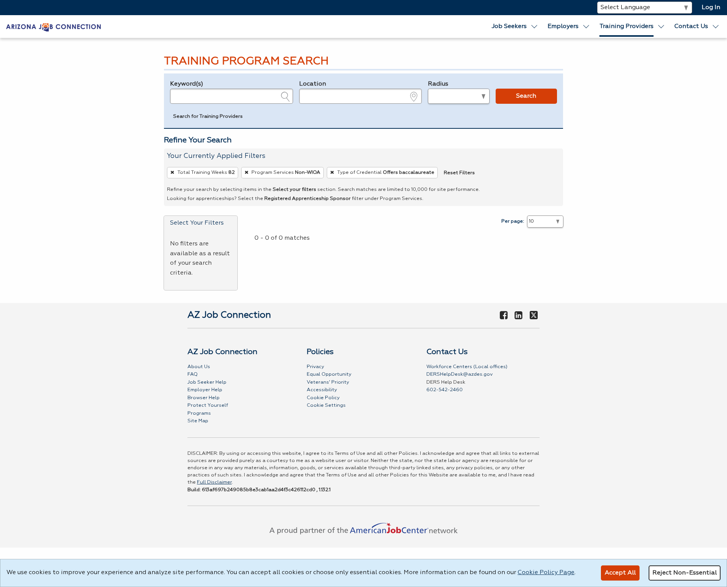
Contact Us (691, 26)
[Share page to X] (534, 315)
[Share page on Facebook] (503, 315)
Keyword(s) (186, 84)
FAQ (192, 374)
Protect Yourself (207, 405)
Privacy (315, 366)
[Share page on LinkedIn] (518, 315)
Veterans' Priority (328, 382)
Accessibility (322, 389)
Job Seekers (509, 26)
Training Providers (626, 26)
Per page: (512, 221)
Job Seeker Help (206, 382)
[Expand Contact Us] (716, 26)
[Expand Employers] (586, 26)
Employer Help (204, 389)
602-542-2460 (444, 389)
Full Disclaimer (214, 482)
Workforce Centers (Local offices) (466, 366)
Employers (563, 26)
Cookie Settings (326, 405)
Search (526, 96)
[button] (208, 117)
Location (312, 84)
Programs (199, 413)
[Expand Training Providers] (661, 26)
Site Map (197, 420)
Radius (438, 84)
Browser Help (203, 397)
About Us (198, 366)
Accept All (620, 573)
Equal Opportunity (329, 374)
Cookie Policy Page (546, 573)
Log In (711, 8)
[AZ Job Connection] (53, 26)
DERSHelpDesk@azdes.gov (459, 374)
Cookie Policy (323, 397)
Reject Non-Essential (684, 573)
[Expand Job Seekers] (535, 26)
